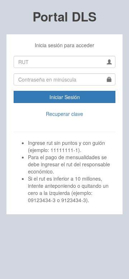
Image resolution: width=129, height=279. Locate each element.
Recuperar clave (64, 113)
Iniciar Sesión (64, 97)
